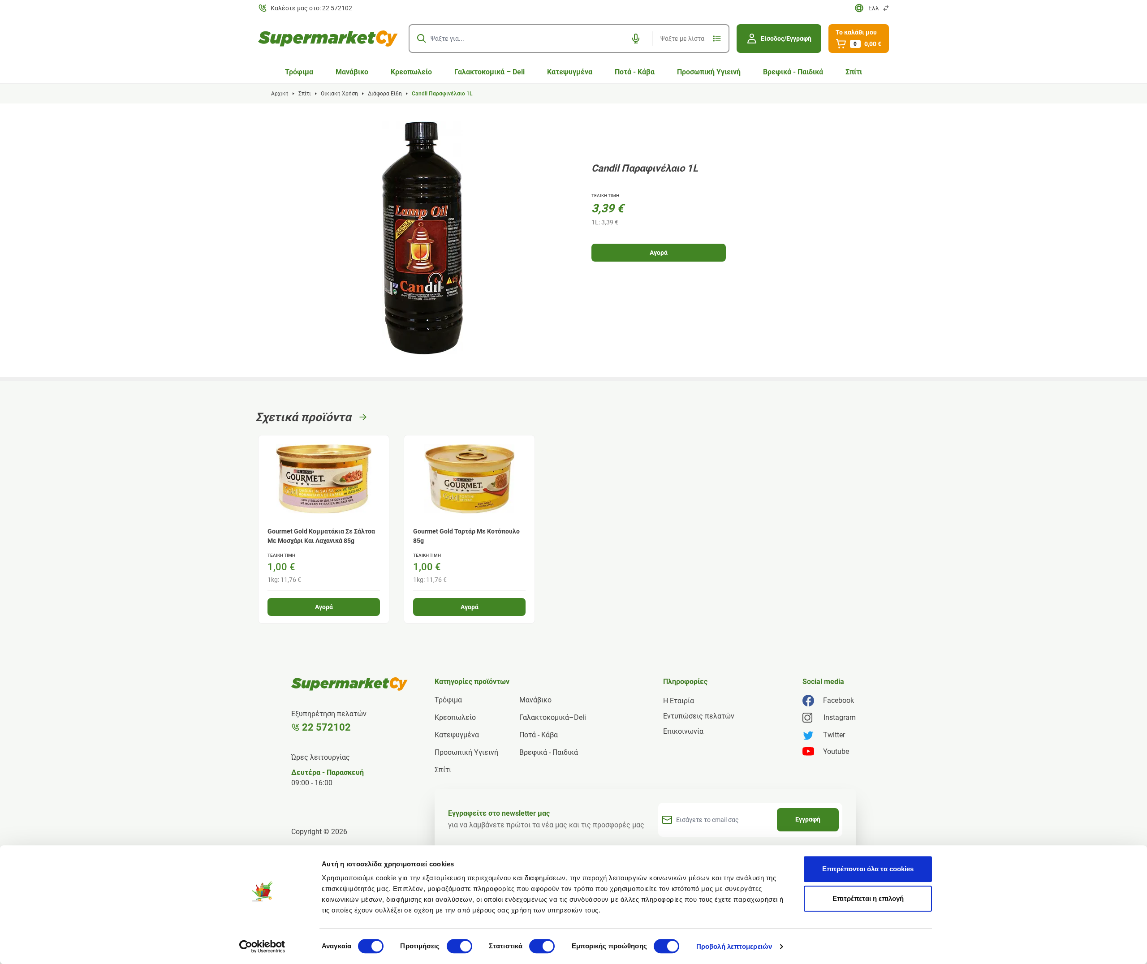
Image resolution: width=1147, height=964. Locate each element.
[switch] (459, 946)
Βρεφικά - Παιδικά (793, 72)
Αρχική (280, 93)
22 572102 (326, 727)
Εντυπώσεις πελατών (698, 716)
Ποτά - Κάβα (635, 72)
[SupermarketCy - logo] (349, 684)
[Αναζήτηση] (421, 38)
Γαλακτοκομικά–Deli (552, 717)
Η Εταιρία (678, 701)
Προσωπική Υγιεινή (709, 72)
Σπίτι (853, 72)
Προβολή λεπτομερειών (734, 946)
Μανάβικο (352, 72)
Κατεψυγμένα (569, 72)
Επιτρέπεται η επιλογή (868, 898)
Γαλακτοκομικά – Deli (489, 72)
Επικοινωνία (683, 731)
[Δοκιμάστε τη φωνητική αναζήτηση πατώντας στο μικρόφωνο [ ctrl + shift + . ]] (635, 38)
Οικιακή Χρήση (339, 93)
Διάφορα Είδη (385, 93)
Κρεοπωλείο (411, 72)
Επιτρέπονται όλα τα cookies (868, 869)
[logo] (328, 38)
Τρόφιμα (299, 72)
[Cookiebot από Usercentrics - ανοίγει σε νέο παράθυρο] (262, 946)
